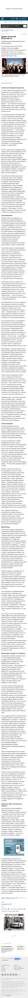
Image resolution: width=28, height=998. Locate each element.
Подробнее (8, 995)
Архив (2, 966)
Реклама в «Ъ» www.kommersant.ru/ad (14, 8)
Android (15, 965)
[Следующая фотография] (26, 66)
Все (10, 943)
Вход (20, 18)
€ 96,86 (10, 21)
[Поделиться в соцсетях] (25, 34)
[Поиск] (23, 19)
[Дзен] (8, 975)
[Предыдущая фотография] (1, 66)
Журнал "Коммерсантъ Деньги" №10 (9, 898)
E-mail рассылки (17, 969)
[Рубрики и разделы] (25, 19)
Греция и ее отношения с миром (8, 911)
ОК (25, 26)
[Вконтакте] (5, 975)
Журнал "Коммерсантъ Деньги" (7, 30)
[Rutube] (13, 975)
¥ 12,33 (14, 21)
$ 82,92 (6, 21)
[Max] (16, 975)
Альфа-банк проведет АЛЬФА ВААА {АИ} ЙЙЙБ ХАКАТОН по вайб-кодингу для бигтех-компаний (7, 950)
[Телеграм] (2, 975)
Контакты (3, 968)
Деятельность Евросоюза (17, 909)
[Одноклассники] (11, 975)
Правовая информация (19, 968)
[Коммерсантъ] (2, 19)
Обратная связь (17, 966)
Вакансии (3, 971)
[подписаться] (10, 904)
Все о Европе (4, 909)
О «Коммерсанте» (5, 965)
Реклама (3, 969)
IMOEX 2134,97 (20, 21)
